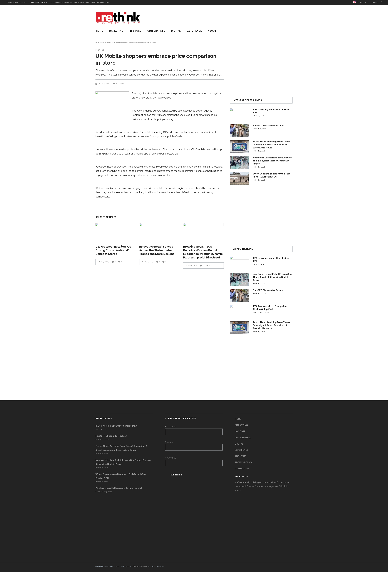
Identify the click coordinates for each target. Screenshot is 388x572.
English (359, 2)
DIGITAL (239, 444)
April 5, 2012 (105, 83)
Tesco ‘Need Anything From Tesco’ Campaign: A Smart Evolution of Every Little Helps (271, 144)
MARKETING (241, 425)
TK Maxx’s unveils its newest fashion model (118, 488)
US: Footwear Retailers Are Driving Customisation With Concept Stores (113, 250)
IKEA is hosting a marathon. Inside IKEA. (116, 426)
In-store (106, 42)
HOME (238, 419)
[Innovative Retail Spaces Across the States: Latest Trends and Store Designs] (159, 232)
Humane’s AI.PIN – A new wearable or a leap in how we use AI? (76, 2)
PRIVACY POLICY (243, 462)
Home (98, 42)
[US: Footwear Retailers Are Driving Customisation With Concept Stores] (115, 232)
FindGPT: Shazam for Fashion (268, 125)
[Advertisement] (237, 17)
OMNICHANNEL (243, 437)
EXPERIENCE (241, 450)
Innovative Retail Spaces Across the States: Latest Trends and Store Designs (156, 250)
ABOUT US (240, 456)
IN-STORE (240, 431)
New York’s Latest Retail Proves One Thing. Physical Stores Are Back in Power (272, 160)
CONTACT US (242, 468)
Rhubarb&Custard (140, 566)
